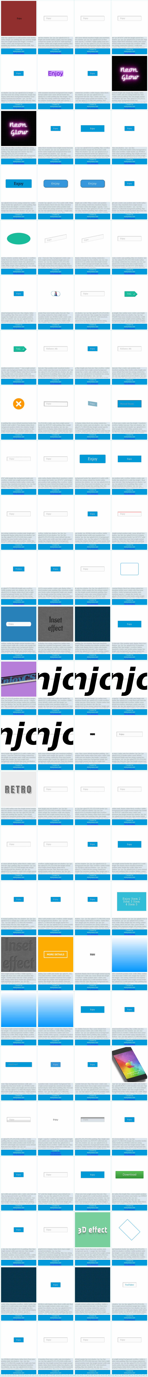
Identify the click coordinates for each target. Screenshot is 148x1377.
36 (115, 1375)
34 (108, 1375)
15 (42, 1375)
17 (49, 1375)
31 (98, 1375)
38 (122, 1375)
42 (136, 1375)
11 (29, 1375)
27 (84, 1375)
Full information (18, 53)
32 (101, 1375)
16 (46, 1375)
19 (56, 1375)
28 (88, 1375)
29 (91, 1375)
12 (32, 1375)
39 (126, 1375)
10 (25, 1375)
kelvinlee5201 (55, 1152)
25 (77, 1375)
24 (74, 1375)
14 (39, 1375)
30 (94, 1375)
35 (112, 1375)
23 (70, 1375)
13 (36, 1375)
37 (119, 1375)
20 (60, 1375)
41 (133, 1375)
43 (140, 1375)
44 (143, 1375)
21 (63, 1375)
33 (105, 1375)
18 (53, 1375)
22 (67, 1375)
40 (129, 1375)
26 (81, 1375)
